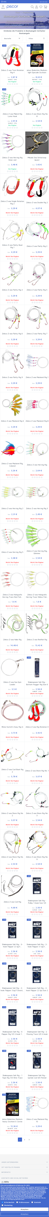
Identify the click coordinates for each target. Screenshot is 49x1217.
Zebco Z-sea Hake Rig (12, 640)
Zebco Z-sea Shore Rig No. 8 (37, 115)
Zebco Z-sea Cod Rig (12, 902)
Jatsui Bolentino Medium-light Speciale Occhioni (37, 71)
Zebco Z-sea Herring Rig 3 (37, 508)
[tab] (24, 1162)
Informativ (5, 1172)
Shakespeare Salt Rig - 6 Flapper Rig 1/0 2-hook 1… (12, 1033)
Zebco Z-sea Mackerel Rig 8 (37, 421)
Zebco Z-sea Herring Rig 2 (12, 508)
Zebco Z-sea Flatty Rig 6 (12, 334)
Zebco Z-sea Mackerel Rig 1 (37, 377)
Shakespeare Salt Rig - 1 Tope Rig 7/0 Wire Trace (12, 1076)
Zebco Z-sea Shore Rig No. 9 (37, 858)
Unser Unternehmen (9, 1162)
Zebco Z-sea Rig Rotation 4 (37, 727)
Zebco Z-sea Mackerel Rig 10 (37, 1120)
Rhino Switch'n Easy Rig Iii (12, 727)
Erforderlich (9, 1202)
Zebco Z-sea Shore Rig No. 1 (37, 771)
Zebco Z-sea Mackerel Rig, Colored (12, 464)
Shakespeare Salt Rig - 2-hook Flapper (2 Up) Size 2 (37, 989)
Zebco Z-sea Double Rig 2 (37, 202)
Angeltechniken (28, 12)
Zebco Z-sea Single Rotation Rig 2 (12, 202)
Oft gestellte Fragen (10, 1167)
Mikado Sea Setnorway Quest (37, 159)
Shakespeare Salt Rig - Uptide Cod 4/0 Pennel (37, 1076)
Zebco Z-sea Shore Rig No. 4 (12, 858)
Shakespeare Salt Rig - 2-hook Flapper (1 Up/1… (37, 945)
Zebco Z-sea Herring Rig (37, 465)
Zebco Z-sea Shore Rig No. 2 (12, 814)
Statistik (37, 1202)
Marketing (8, 1205)
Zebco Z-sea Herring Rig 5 (12, 552)
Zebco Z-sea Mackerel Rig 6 (12, 421)
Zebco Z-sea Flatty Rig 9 (12, 377)
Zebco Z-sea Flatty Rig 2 (37, 246)
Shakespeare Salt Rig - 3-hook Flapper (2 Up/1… (12, 945)
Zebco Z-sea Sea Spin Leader (12, 683)
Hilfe (4, 2)
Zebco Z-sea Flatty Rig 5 (37, 290)
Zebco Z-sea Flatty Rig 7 (37, 334)
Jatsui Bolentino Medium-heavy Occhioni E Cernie (12, 1120)
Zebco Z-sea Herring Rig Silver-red (12, 159)
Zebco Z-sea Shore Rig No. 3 (37, 814)
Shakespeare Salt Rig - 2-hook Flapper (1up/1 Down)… (12, 989)
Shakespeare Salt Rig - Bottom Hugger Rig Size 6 (37, 683)
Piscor (17, 12)
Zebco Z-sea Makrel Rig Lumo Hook (12, 115)
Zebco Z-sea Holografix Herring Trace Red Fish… (12, 596)
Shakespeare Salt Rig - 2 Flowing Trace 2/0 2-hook (37, 1033)
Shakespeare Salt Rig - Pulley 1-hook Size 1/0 (37, 902)
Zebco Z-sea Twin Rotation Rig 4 (12, 71)
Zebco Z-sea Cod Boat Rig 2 (12, 770)
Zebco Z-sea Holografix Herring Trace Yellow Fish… (37, 596)
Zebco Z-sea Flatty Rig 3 (12, 290)
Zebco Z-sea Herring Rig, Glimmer (37, 552)
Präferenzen (24, 1202)
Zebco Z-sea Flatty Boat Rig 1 (12, 246)
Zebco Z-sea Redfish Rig (37, 640)
